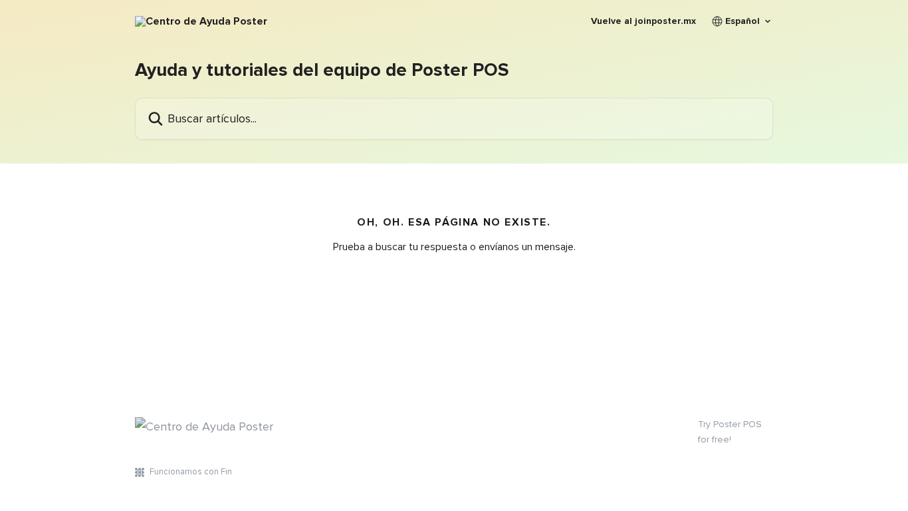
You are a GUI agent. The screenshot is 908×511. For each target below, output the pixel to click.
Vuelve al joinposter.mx (643, 21)
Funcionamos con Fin (191, 471)
